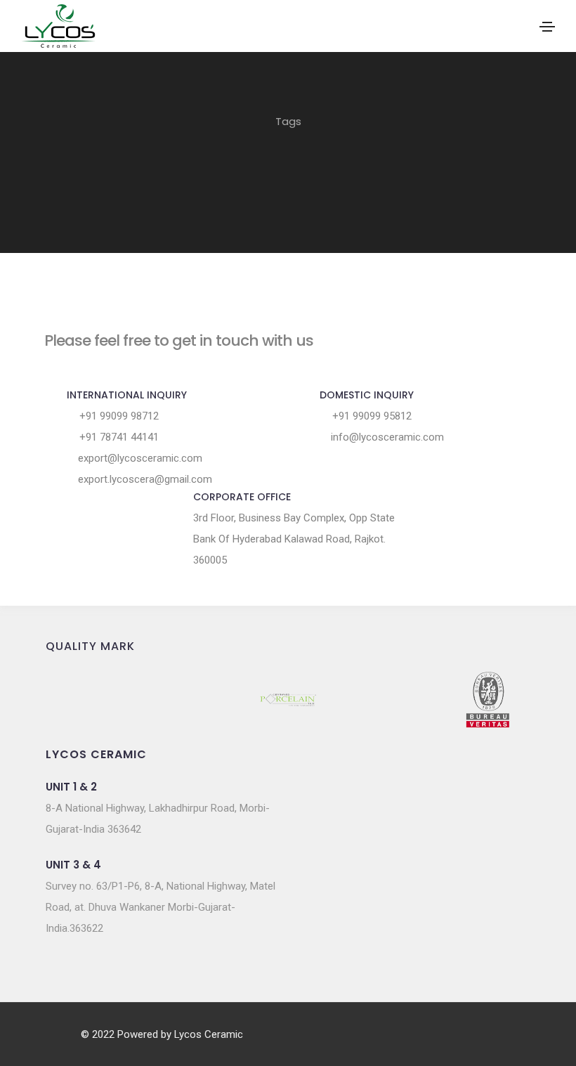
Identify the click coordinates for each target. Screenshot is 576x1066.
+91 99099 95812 (370, 416)
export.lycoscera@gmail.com (143, 479)
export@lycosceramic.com (138, 458)
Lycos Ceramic (208, 1034)
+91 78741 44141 (118, 437)
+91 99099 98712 (118, 416)
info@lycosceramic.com (386, 437)
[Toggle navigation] (547, 27)
